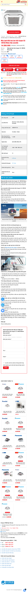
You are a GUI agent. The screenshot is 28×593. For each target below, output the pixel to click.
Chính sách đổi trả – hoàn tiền (8, 561)
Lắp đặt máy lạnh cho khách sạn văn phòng (11, 550)
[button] (2, 1)
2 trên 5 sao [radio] (5, 337)
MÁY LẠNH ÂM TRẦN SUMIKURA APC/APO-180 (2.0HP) (7, 446)
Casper (16, 36)
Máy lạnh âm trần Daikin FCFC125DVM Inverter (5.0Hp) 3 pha (20, 463)
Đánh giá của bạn (7, 335)
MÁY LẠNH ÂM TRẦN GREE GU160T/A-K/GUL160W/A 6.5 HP (7, 395)
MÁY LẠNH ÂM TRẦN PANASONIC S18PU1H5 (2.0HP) (20, 446)
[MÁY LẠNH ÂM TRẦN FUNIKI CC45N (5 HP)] (7, 422)
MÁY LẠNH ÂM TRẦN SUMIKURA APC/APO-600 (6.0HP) (20, 412)
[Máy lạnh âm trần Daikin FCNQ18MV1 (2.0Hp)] (7, 508)
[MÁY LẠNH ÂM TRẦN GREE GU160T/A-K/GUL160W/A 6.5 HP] (7, 388)
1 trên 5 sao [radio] (3, 337)
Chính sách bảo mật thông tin (8, 560)
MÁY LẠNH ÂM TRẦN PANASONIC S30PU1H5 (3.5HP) (7, 480)
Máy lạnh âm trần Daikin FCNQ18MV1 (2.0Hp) (7, 515)
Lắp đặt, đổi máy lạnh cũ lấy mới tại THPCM (11, 549)
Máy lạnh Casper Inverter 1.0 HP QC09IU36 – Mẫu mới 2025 (15, 589)
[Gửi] (25, 4)
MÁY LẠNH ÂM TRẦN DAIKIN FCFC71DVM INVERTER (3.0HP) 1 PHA (20, 395)
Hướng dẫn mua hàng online (8, 567)
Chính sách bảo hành (6, 565)
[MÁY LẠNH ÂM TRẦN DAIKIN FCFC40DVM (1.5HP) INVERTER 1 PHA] (20, 491)
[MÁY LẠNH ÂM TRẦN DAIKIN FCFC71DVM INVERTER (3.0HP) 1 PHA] (20, 388)
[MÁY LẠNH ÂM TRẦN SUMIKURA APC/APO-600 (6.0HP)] (20, 405)
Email (4, 356)
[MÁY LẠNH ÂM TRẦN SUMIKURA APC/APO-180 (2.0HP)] (7, 440)
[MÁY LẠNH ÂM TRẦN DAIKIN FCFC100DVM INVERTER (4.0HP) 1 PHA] (7, 491)
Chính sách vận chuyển (7, 558)
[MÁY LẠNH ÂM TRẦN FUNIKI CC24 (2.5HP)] (7, 405)
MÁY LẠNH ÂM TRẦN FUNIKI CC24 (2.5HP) (7, 412)
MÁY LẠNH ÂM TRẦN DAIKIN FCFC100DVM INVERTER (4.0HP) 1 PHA (7, 497)
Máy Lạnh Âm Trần (9, 36)
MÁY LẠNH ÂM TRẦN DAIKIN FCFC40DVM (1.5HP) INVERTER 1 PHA (20, 497)
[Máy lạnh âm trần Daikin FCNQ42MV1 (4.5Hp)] (20, 422)
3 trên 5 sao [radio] (9, 337)
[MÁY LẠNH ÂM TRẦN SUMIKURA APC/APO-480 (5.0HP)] (7, 457)
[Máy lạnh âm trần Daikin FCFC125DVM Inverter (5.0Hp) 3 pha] (20, 457)
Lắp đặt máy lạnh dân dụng (7, 552)
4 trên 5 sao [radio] (13, 337)
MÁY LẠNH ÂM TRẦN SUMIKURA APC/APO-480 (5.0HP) (7, 463)
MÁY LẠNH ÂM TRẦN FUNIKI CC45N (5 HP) (7, 429)
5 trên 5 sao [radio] (19, 337)
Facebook (4, 531)
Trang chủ (3, 36)
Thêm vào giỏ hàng (14, 65)
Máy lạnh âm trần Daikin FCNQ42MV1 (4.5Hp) (20, 429)
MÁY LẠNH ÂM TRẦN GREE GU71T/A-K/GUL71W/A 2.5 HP (20, 480)
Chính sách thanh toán (6, 563)
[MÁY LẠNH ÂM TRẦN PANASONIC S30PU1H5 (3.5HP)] (7, 474)
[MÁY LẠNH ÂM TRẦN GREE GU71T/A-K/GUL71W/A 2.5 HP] (20, 474)
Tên (4, 350)
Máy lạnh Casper (12, 53)
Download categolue (14, 32)
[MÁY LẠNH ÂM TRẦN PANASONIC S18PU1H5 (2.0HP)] (20, 440)
